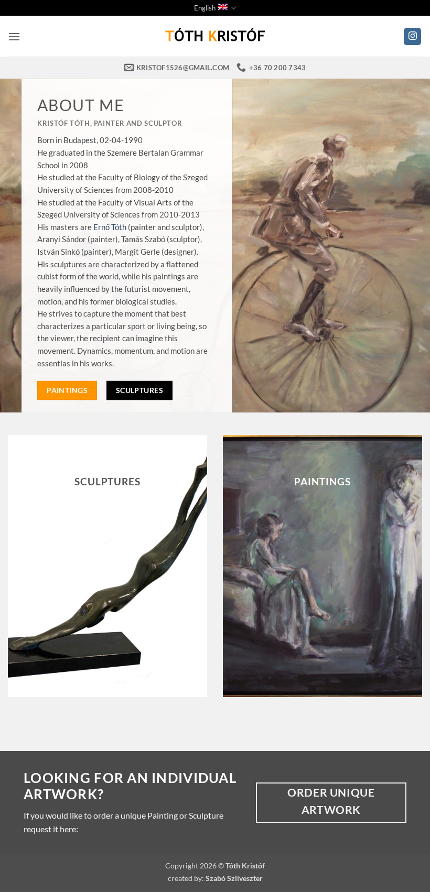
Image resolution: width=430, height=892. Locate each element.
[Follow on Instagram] (412, 37)
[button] (14, 36)
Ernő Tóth (109, 226)
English (205, 8)
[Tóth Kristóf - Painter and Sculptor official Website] (215, 36)
